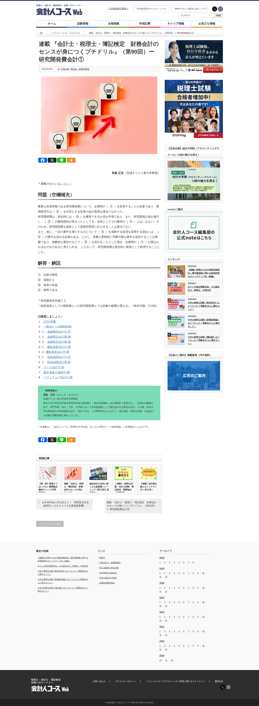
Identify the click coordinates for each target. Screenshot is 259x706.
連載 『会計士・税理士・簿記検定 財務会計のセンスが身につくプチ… (74, 488)
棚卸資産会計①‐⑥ (59, 347)
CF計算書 (50, 321)
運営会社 (219, 681)
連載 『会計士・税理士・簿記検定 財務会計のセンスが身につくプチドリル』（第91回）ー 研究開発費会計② (132, 506)
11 (160, 577)
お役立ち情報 (206, 23)
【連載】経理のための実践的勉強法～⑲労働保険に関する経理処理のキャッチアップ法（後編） (204, 273)
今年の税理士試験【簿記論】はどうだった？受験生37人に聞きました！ (204, 340)
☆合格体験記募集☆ (118, 8)
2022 (161, 612)
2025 (161, 568)
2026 (161, 558)
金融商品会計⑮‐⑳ (59, 341)
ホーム (52, 23)
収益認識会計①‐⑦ (59, 357)
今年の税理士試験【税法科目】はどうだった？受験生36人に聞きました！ (204, 305)
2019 (161, 655)
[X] (52, 160)
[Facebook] (42, 160)
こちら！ (66, 183)
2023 (161, 597)
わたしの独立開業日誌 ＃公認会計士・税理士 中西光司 (204, 288)
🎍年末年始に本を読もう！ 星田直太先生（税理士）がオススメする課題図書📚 (65, 504)
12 (166, 577)
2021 (161, 626)
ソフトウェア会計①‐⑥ (58, 377)
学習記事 (144, 23)
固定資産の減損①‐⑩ (57, 372)
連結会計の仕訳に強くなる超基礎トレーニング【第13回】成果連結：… (99, 488)
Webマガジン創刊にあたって (190, 8)
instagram (220, 9)
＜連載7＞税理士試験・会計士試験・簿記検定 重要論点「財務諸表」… (124, 488)
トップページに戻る (50, 523)
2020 (161, 641)
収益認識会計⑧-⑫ (59, 362)
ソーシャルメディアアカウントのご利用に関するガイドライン (175, 681)
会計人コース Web (126, 702)
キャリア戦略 (175, 23)
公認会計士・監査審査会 (110, 563)
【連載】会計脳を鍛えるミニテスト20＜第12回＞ (148, 486)
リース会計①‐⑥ (54, 367)
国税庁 (102, 558)
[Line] (61, 160)
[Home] (41, 32)
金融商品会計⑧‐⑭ (59, 336)
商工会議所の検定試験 (109, 568)
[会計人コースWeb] (59, 13)
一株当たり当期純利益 (58, 326)
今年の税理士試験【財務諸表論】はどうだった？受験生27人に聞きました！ (204, 323)
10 (203, 573)
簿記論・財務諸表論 (79, 69)
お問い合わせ (99, 681)
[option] (194, 56)
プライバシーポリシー (125, 681)
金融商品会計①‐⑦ (59, 331)
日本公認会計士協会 (108, 578)
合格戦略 (113, 23)
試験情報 (82, 23)
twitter (214, 9)
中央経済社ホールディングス (151, 8)
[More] (71, 160)
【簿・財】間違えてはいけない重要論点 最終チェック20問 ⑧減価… (49, 488)
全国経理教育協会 (107, 583)
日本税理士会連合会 (108, 573)
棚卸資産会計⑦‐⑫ (57, 351)
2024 (161, 583)
